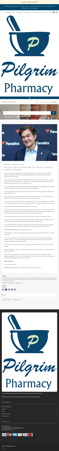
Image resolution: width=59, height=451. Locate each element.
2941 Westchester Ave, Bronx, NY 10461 (14, 6)
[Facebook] (54, 12)
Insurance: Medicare (7, 299)
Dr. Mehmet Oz (30, 173)
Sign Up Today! (44, 12)
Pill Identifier (19, 12)
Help (13, 12)
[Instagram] (56, 12)
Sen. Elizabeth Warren (9, 229)
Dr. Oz (14, 264)
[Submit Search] (53, 113)
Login (50, 12)
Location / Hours (35, 12)
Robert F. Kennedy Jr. (9, 249)
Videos (21, 116)
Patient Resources (44, 102)
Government (16, 299)
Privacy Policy (5, 416)
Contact (4, 409)
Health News (10, 116)
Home (37, 102)
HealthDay (12, 283)
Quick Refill (27, 12)
